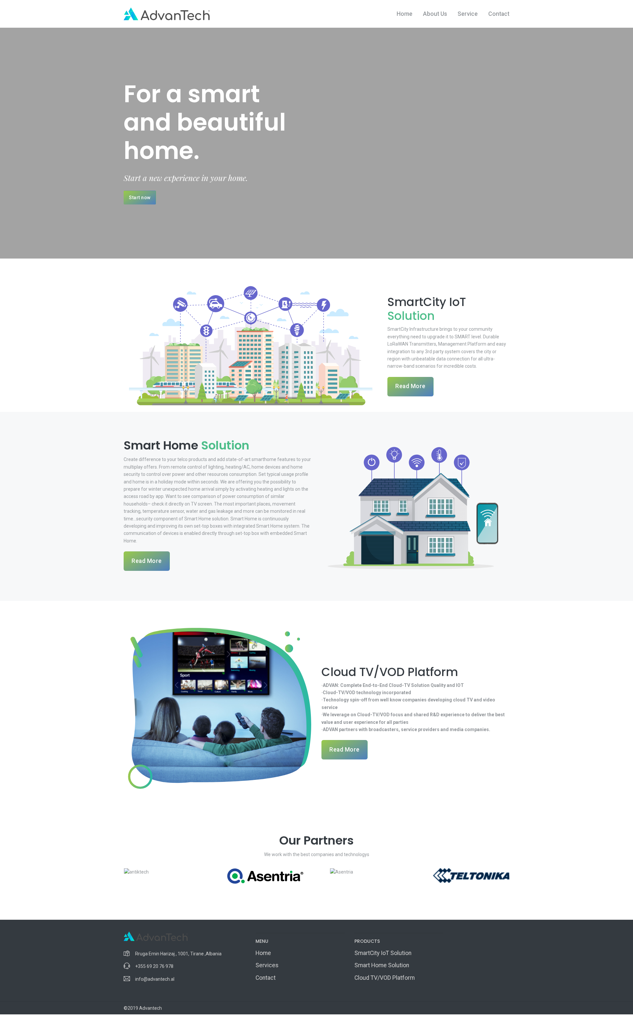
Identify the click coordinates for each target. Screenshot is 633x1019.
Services (267, 965)
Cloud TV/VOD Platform (384, 977)
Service (468, 14)
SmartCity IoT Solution (382, 953)
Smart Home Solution (381, 965)
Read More (410, 386)
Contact (498, 14)
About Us (435, 14)
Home (404, 14)
